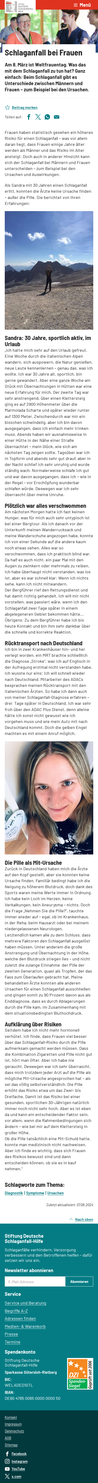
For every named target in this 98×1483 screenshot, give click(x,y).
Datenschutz (14, 1431)
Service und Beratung (25, 1302)
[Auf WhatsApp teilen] (47, 116)
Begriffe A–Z (16, 1310)
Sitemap (11, 1445)
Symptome (35, 1192)
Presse (11, 1333)
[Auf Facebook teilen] (29, 116)
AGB (8, 1438)
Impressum (13, 1424)
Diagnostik (14, 1192)
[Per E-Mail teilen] (56, 116)
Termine (12, 1341)
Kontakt (11, 1417)
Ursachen (55, 1192)
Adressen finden (20, 1318)
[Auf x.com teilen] (38, 116)
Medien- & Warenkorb (25, 1326)
